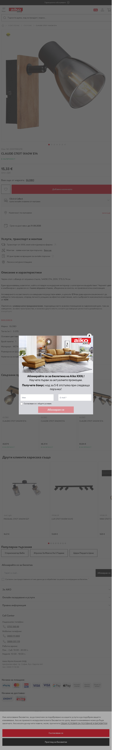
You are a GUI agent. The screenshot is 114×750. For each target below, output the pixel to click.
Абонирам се (56, 409)
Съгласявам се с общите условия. (38, 403)
